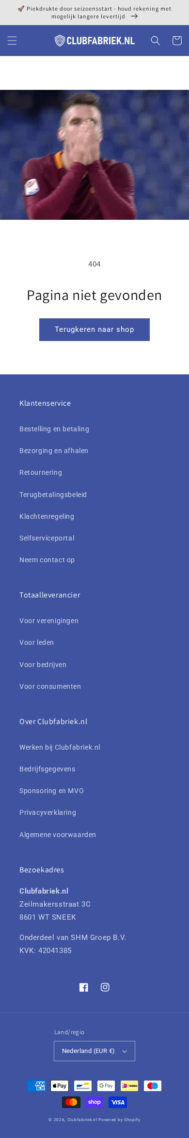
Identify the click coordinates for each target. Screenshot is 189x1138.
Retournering (40, 472)
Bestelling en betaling (54, 429)
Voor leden (36, 642)
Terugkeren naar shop (94, 329)
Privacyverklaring (47, 812)
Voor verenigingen (49, 621)
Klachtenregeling (47, 516)
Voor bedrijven (42, 665)
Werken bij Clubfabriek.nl (59, 747)
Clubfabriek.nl (82, 1119)
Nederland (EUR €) (88, 1050)
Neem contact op (47, 560)
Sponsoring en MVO (51, 791)
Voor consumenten (50, 686)
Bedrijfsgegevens (47, 769)
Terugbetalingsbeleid (53, 494)
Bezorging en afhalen (54, 451)
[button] (12, 40)
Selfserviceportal (46, 538)
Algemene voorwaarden (57, 835)
